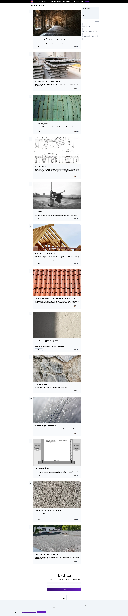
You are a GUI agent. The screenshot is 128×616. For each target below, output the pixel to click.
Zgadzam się (41, 612)
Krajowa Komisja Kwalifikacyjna (88, 31)
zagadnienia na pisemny (87, 23)
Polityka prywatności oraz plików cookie (92, 607)
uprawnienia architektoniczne (88, 38)
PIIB (96, 31)
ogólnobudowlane (86, 33)
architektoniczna (86, 36)
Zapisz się (64, 589)
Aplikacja (54, 605)
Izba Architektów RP (93, 36)
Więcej (39, 46)
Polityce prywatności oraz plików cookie (29, 612)
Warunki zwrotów (88, 610)
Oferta (54, 607)
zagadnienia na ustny (86, 26)
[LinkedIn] (64, 597)
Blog (53, 610)
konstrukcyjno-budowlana (87, 28)
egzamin (91, 33)
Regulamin (87, 605)
